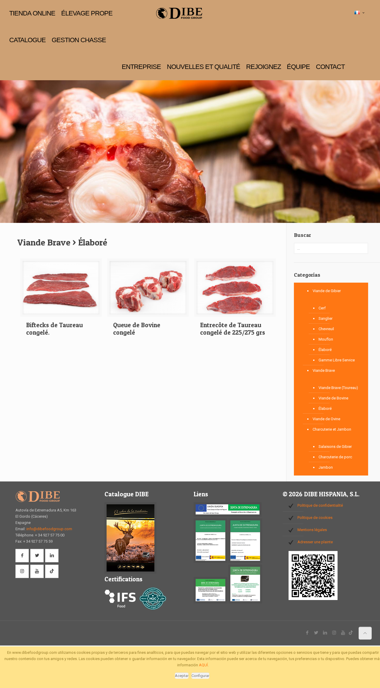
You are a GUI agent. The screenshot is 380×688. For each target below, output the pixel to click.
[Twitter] (316, 632)
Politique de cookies (314, 517)
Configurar (200, 675)
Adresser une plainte (315, 542)
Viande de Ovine (326, 419)
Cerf (322, 308)
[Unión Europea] (228, 515)
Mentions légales (312, 530)
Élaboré (325, 349)
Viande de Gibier (327, 291)
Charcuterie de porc (335, 457)
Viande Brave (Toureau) (338, 387)
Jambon (326, 467)
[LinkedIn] (325, 632)
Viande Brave (324, 370)
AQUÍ (203, 665)
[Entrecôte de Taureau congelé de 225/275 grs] (235, 290)
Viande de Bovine (333, 398)
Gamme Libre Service (337, 360)
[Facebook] (307, 632)
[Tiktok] (351, 632)
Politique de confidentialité (320, 505)
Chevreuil (326, 329)
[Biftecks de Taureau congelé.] (61, 290)
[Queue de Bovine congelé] (148, 290)
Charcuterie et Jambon (332, 429)
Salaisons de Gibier (335, 446)
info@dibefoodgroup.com (49, 529)
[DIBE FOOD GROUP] (179, 13)
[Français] (359, 12)
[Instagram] (334, 632)
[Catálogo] (130, 572)
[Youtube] (343, 632)
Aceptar (182, 675)
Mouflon (326, 339)
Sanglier (325, 318)
